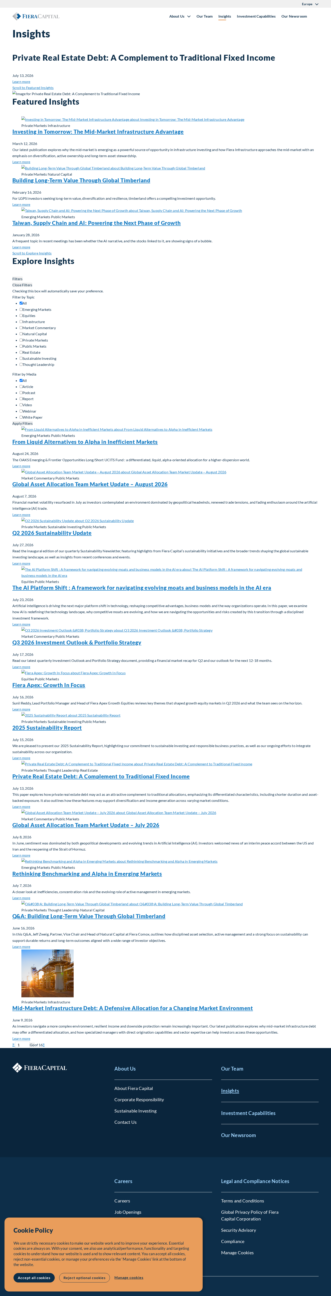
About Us (125, 1069)
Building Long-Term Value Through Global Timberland (81, 180)
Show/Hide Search (315, 16)
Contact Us (125, 1122)
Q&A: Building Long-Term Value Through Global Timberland (88, 916)
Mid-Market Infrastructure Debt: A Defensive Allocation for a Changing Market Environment (132, 1008)
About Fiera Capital (133, 1088)
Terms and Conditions (242, 1200)
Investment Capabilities (256, 16)
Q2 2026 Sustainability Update (52, 533)
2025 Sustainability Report (47, 727)
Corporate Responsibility (139, 1099)
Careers (123, 1181)
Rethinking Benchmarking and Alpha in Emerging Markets (87, 873)
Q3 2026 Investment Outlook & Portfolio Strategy (76, 642)
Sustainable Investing (135, 1110)
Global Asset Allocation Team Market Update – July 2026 (85, 825)
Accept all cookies (34, 1277)
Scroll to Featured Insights (33, 87)
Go (32, 1045)
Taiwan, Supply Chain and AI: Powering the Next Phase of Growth (96, 223)
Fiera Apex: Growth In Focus (48, 685)
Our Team (205, 16)
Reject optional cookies (84, 1277)
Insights (224, 16)
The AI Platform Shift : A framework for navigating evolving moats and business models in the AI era (141, 587)
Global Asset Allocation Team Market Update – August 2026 (90, 484)
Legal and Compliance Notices (255, 1181)
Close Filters (22, 285)
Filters (17, 279)
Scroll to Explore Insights (32, 253)
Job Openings (127, 1212)
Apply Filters (22, 423)
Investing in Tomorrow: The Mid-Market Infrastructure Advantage (98, 131)
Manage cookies (128, 1277)
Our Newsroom (294, 16)
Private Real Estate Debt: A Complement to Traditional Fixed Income (101, 776)
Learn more (21, 81)
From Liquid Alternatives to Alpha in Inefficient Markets (85, 441)
